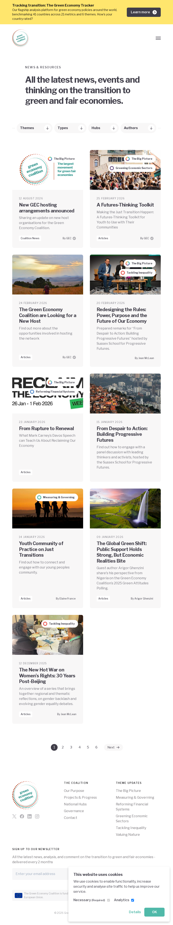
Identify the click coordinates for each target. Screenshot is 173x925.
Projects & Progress (80, 797)
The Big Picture (128, 791)
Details (135, 912)
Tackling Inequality (131, 828)
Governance (74, 811)
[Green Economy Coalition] (20, 38)
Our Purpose (74, 791)
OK (154, 912)
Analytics (121, 900)
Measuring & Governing (135, 797)
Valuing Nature (128, 835)
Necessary (89, 900)
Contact (70, 818)
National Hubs (75, 804)
